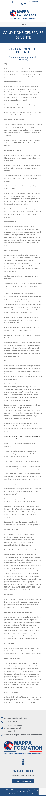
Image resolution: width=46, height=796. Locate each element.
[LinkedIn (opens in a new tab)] (24, 4)
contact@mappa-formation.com (17, 2)
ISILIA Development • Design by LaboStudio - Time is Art (23, 794)
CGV (28, 791)
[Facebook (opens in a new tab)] (21, 4)
